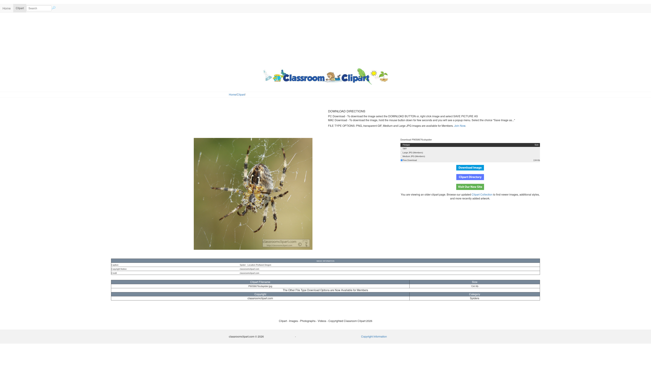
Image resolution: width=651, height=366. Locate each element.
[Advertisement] (325, 39)
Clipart (21, 8)
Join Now (459, 126)
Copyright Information (374, 336)
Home (7, 8)
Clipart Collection (482, 194)
